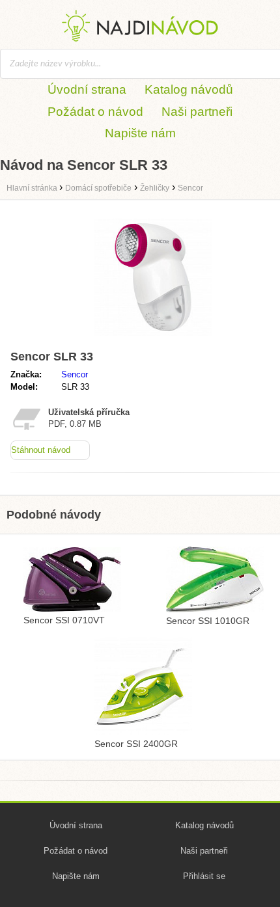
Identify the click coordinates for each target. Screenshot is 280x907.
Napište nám (140, 133)
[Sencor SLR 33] (153, 338)
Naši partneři (196, 111)
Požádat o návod (95, 111)
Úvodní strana (87, 89)
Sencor (74, 374)
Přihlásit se (204, 876)
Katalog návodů (189, 89)
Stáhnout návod (40, 450)
